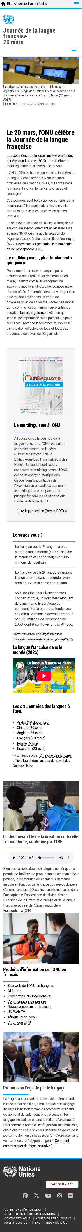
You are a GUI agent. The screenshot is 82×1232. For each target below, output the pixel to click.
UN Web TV (16, 1012)
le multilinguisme (32, 313)
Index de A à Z (57, 1222)
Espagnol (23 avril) (31, 749)
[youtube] (48, 1195)
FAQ (38, 1222)
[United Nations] (8, 20)
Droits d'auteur (17, 1222)
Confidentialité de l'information (29, 1214)
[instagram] (59, 1195)
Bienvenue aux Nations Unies (27, 3)
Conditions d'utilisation (23, 1209)
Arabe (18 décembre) (33, 722)
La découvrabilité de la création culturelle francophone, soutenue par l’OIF (40, 839)
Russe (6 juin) (27, 743)
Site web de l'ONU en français (30, 986)
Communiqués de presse (27, 1001)
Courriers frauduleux (53, 1218)
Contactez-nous (17, 1218)
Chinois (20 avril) (30, 728)
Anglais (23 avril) (30, 733)
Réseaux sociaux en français (29, 1007)
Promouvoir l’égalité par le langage (34, 1088)
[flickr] (70, 1195)
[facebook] (25, 1195)
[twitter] (36, 1195)
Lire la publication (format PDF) (41, 511)
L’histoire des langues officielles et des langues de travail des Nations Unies (42, 760)
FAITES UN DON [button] (62, 1184)
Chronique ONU (19, 1022)
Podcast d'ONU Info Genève (29, 996)
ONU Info (15, 991)
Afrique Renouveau (22, 1017)
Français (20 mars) (31, 738)
